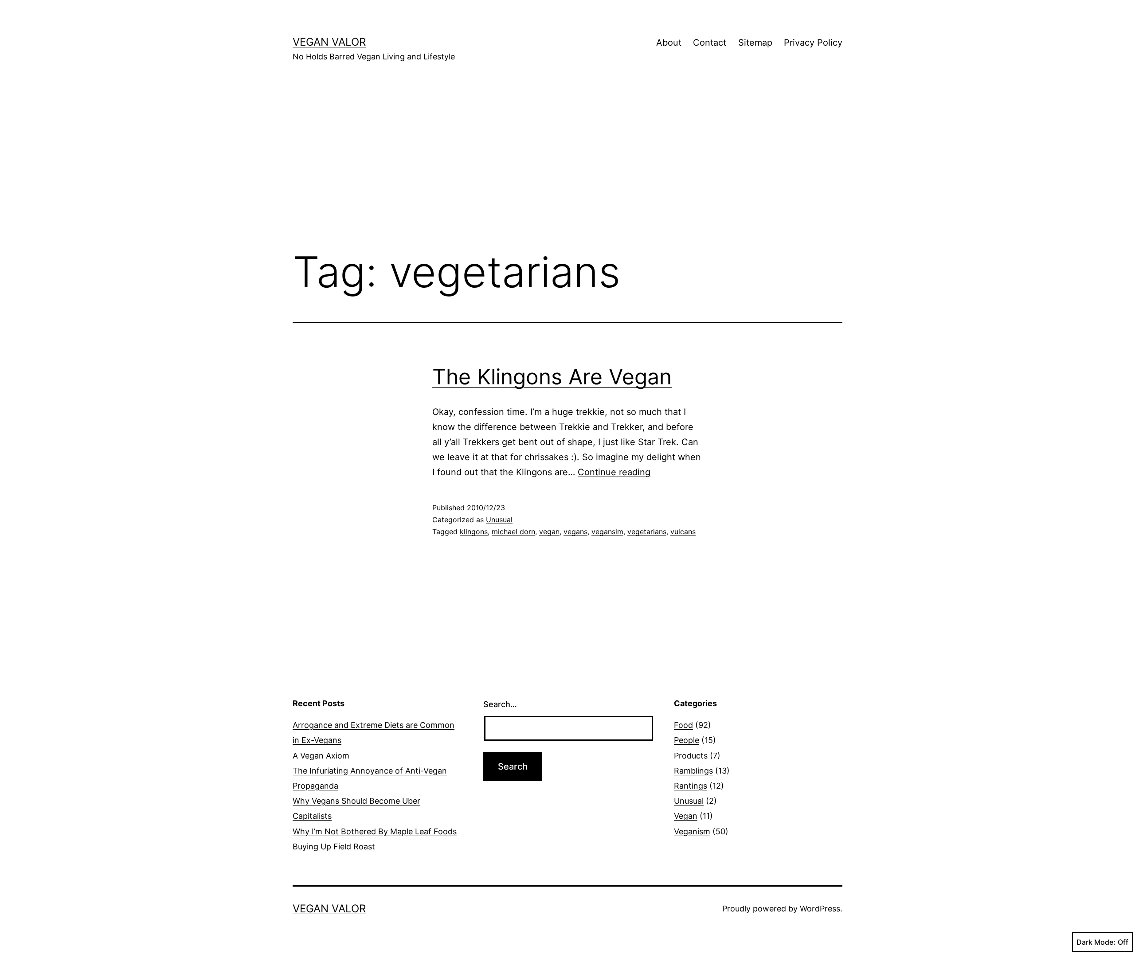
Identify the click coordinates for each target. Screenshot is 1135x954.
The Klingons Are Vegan (552, 377)
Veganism (692, 831)
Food (683, 725)
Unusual (499, 519)
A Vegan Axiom (321, 755)
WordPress (820, 908)
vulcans (683, 531)
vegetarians (646, 531)
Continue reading (614, 472)
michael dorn (513, 531)
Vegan (685, 816)
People (686, 740)
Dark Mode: (1095, 942)
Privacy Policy (813, 42)
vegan (549, 531)
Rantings (690, 785)
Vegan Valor (329, 41)
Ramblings (693, 770)
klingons (474, 531)
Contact (709, 42)
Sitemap (755, 42)
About (668, 42)
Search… (500, 704)
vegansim (607, 531)
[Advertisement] (567, 169)
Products (691, 755)
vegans (575, 531)
